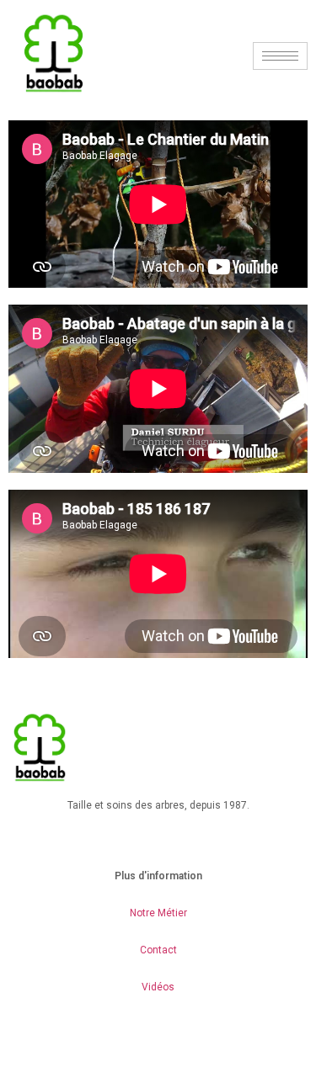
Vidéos (158, 987)
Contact (158, 950)
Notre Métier (158, 913)
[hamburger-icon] (280, 56)
